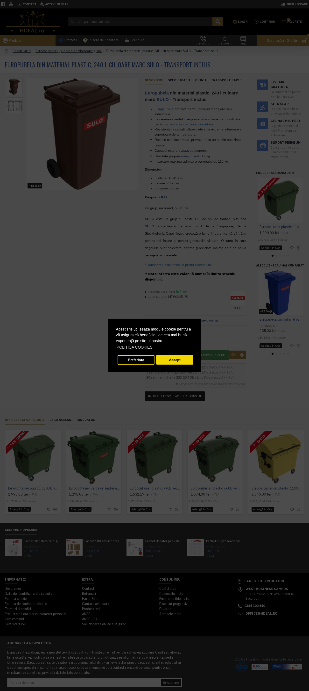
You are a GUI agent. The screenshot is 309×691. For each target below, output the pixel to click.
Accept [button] (175, 360)
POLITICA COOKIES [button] (135, 347)
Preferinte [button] (136, 360)
